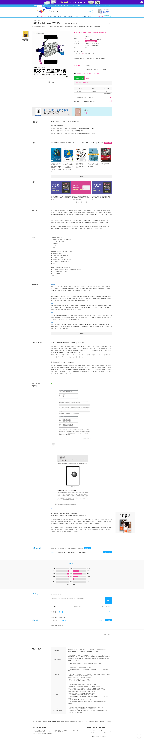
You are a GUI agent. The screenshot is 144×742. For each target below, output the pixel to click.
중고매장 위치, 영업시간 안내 (99, 736)
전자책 (44, 5)
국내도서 (40, 6)
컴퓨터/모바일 (60, 128)
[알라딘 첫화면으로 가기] (41, 11)
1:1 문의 (92, 732)
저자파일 (73, 342)
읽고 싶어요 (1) (61, 552)
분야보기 (37, 16)
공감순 (100, 620)
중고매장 (68, 5)
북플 (99, 16)
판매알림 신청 (80, 91)
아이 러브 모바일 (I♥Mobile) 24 (69, 23)
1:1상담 (87, 649)
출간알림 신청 (92, 91)
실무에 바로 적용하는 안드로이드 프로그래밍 (93, 164)
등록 (108, 600)
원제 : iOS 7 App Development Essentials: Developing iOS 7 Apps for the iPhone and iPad (80, 26)
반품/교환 (92, 649)
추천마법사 (49, 16)
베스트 (54, 16)
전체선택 (92, 142)
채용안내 (40, 721)
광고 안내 (97, 721)
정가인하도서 (70, 16)
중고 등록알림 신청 (78, 97)
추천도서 (77, 16)
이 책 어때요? (108, 552)
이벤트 (64, 16)
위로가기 (139, 736)
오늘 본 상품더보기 (107, 635)
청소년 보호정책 (60, 721)
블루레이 (80, 5)
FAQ (105, 732)
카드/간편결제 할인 (78, 58)
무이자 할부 (89, 58)
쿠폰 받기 (90, 41)
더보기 (53, 275)
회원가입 (95, 5)
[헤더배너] (104, 11)
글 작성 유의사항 (106, 606)
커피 (84, 5)
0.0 (83, 53)
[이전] (37, 55)
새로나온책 (59, 16)
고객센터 (104, 5)
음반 (76, 5)
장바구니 (108, 5)
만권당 (48, 5)
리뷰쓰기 (108, 620)
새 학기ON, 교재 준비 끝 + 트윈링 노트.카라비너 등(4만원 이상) (90, 32)
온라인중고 (63, 5)
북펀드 (89, 16)
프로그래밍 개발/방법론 (70, 128)
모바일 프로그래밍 (69, 130)
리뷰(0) (92, 53)
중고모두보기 (107, 93)
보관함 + (88, 78)
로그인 (91, 5)
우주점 (72, 5)
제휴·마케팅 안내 (73, 721)
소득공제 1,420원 (100, 58)
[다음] (65, 55)
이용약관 (45, 721)
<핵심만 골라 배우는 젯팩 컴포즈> (89, 355)
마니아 (53, 552)
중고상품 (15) (105, 88)
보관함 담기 (100, 142)
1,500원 (105, 91)
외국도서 (52, 5)
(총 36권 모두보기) (70, 142)
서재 (102, 16)
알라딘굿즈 (57, 5)
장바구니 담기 (108, 142)
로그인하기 (87, 548)
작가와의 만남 (83, 16)
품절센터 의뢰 (79, 78)
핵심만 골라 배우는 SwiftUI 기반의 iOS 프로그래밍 (56, 164)
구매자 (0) (54, 612)
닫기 (142, 2)
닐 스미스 (34, 26)
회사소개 (35, 721)
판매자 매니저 (81, 721)
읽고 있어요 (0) (72, 552)
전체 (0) (61, 612)
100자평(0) (87, 53)
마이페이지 (99, 5)
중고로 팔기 (88, 97)
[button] (76, 202)
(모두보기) (80, 357)
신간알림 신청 (60, 125)
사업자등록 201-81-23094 (46, 730)
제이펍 (51, 26)
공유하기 (109, 23)
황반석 (43, 26)
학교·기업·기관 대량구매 (105, 721)
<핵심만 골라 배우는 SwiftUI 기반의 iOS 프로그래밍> (68, 355)
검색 (90, 11)
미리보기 (52, 82)
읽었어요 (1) (82, 552)
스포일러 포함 (77, 606)
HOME (35, 5)
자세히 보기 (104, 69)
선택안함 (88, 65)
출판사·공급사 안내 (90, 721)
